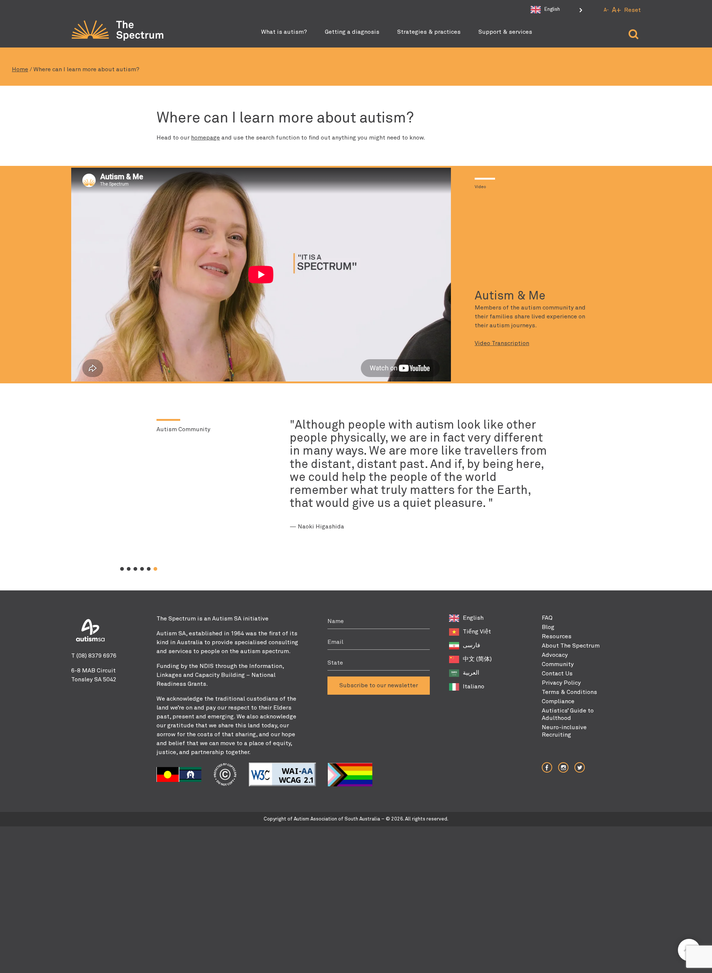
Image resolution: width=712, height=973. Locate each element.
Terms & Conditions (569, 692)
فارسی (471, 645)
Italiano (473, 686)
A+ (616, 10)
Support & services (505, 32)
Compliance (558, 701)
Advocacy (555, 655)
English (473, 618)
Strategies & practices (429, 32)
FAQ (547, 618)
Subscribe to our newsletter (378, 685)
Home (20, 69)
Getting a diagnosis (352, 32)
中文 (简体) (477, 659)
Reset (632, 10)
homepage (205, 138)
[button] (122, 569)
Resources (556, 636)
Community (558, 664)
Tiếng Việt (477, 632)
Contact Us (557, 673)
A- (606, 10)
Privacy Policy (561, 683)
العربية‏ (471, 673)
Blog (548, 627)
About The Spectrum (571, 646)
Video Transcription (502, 343)
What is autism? (284, 32)
